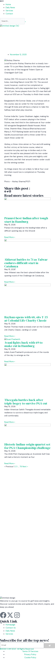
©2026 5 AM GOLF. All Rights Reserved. (17, 649)
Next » (25, 466)
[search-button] (25, 21)
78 (21, 466)
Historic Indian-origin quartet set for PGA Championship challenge (27, 446)
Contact (9, 14)
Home (8, 4)
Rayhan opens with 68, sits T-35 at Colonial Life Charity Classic (26, 319)
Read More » (9, 237)
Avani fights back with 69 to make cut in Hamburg (23, 344)
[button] (27, 1)
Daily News (10, 7)
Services (9, 10)
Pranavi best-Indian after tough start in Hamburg (26, 220)
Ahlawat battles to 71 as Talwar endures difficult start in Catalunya (26, 262)
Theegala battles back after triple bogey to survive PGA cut (25, 401)
